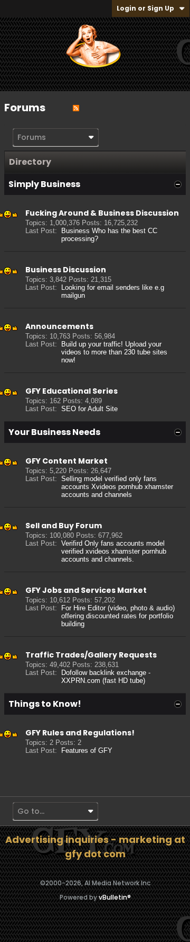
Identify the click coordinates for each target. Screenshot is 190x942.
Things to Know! (44, 704)
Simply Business (44, 184)
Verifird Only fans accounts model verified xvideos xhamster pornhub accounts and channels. (113, 551)
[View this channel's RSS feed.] (76, 107)
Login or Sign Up (145, 8)
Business (75, 231)
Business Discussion (65, 269)
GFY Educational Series (71, 391)
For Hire (73, 608)
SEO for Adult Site (89, 409)
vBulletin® (115, 897)
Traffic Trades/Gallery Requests (91, 655)
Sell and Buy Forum (63, 525)
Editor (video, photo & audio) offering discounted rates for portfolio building (118, 616)
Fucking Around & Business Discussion (102, 213)
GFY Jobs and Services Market (86, 590)
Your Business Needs (54, 432)
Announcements (59, 326)
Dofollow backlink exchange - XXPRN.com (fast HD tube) (105, 677)
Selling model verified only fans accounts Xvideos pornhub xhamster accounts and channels (117, 487)
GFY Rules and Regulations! (80, 732)
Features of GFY (86, 750)
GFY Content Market (66, 461)
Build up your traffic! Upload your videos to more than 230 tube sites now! (114, 352)
